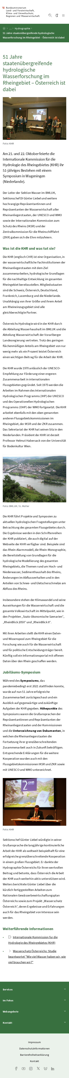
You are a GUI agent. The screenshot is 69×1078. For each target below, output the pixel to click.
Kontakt (18, 1022)
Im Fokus (18, 1000)
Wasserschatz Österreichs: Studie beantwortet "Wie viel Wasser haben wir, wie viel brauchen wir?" (37, 956)
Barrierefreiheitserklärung (34, 1054)
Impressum (34, 1042)
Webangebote (21, 1011)
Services (18, 989)
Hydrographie (22, 28)
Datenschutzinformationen (34, 1048)
